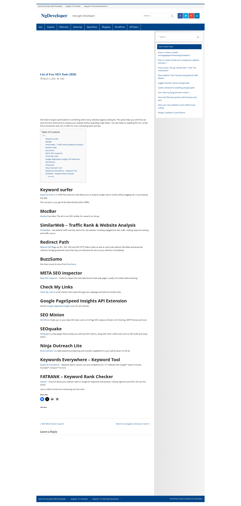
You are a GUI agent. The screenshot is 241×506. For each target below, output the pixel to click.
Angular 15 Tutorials (73, 6)
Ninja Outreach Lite (53, 168)
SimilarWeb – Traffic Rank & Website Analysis (64, 144)
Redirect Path (51, 147)
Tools (62, 78)
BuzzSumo (49, 150)
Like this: (51, 176)
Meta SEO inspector (48, 278)
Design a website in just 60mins (171, 112)
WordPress (120, 27)
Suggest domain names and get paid (173, 83)
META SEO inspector (54, 153)
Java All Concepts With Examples (50, 6)
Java (40, 27)
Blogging (106, 27)
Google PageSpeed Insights (58, 306)
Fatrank (43, 381)
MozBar (48, 142)
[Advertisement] (95, 52)
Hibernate (63, 27)
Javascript (77, 27)
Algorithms (92, 27)
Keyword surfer (51, 139)
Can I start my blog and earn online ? (173, 92)
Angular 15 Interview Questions (95, 6)
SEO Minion (50, 162)
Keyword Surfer (47, 194)
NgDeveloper (54, 15)
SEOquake (49, 165)
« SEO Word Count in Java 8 (52, 423)
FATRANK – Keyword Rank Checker (59, 173)
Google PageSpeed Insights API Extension (62, 159)
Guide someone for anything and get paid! (176, 87)
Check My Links (51, 156)
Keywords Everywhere (49, 364)
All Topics (134, 27)
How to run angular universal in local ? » (133, 423)
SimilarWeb (45, 230)
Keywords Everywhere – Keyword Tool (61, 171)
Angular (51, 27)
